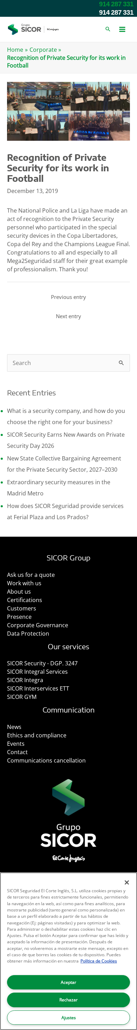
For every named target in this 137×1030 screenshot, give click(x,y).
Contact (17, 752)
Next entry (68, 316)
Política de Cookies (98, 961)
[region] (68, 951)
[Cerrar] (127, 882)
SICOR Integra (25, 680)
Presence (19, 617)
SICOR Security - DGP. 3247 (42, 663)
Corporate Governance (37, 625)
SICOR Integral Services (37, 671)
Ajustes (68, 1018)
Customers (21, 608)
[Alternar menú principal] (122, 29)
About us (19, 591)
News (14, 727)
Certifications (24, 600)
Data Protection (28, 633)
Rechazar (68, 1000)
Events (16, 744)
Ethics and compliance (36, 735)
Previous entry (68, 296)
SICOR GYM (22, 697)
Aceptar (68, 982)
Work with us (24, 583)
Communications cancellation (46, 760)
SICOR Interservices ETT (38, 688)
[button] (108, 29)
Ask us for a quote (31, 575)
